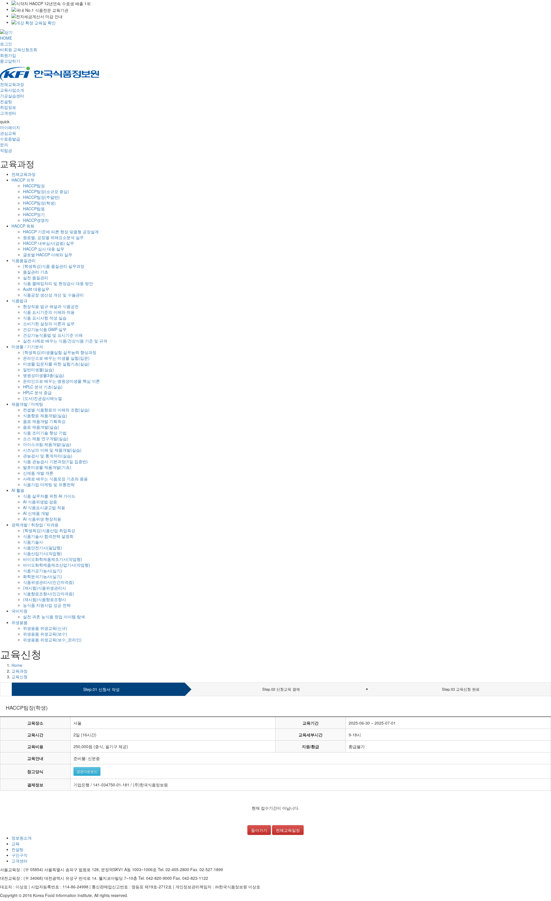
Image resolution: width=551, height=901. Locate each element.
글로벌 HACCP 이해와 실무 (47, 254)
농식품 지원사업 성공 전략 (47, 605)
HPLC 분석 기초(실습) (43, 387)
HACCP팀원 (34, 208)
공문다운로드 (87, 771)
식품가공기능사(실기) (42, 570)
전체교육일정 (288, 830)
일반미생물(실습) (38, 369)
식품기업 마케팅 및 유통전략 (49, 484)
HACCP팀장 (34, 185)
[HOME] (49, 73)
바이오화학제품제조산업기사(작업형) (56, 565)
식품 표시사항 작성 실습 (45, 318)
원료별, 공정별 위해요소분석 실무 (53, 237)
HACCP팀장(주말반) (41, 197)
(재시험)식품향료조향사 (44, 599)
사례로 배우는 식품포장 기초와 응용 (55, 479)
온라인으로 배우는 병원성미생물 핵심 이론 (61, 381)
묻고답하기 (10, 61)
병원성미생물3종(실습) (43, 375)
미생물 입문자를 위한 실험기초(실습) (56, 364)
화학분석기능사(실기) (42, 576)
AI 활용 (17, 490)
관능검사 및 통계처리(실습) (47, 456)
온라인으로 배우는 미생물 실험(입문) (56, 358)
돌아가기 (259, 830)
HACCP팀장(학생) (39, 203)
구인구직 (19, 855)
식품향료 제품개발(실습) (45, 415)
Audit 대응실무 (36, 289)
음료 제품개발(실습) (41, 427)
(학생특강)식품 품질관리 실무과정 (53, 266)
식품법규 (19, 300)
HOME (6, 38)
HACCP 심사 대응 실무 (43, 249)
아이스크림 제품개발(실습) (47, 444)
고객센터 (8, 113)
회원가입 (8, 55)
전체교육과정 (12, 84)
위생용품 (19, 622)
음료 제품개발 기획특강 (44, 421)
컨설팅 (6, 101)
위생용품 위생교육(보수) (45, 634)
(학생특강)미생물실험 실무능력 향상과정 (59, 352)
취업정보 (8, 107)
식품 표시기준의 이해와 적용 (49, 312)
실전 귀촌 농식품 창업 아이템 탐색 (54, 616)
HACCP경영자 (36, 220)
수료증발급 (10, 139)
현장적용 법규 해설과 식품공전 (51, 306)
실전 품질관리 (35, 277)
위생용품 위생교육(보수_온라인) (52, 639)
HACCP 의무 (22, 180)
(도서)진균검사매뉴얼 (42, 398)
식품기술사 (33, 542)
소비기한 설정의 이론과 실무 (49, 323)
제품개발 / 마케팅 (27, 404)
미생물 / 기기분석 (27, 346)
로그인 (6, 44)
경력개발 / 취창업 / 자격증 (35, 524)
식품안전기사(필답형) (42, 547)
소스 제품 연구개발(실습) (45, 438)
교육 (15, 843)
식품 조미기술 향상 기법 (45, 433)
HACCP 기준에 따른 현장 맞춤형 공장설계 (61, 231)
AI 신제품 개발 (36, 513)
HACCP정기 (34, 214)
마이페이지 (10, 127)
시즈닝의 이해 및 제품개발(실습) (52, 450)
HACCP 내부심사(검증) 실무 (48, 243)
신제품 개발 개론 (38, 473)
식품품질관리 (23, 260)
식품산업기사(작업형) (42, 553)
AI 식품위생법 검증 (40, 502)
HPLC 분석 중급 (37, 392)
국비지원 (19, 611)
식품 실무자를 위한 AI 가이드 (49, 496)
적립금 (6, 150)
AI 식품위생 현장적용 (42, 519)
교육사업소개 (12, 90)
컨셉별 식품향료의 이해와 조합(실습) (56, 410)
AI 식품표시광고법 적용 (44, 507)
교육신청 (19, 676)
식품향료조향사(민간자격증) (48, 593)
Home (16, 665)
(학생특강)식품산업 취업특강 (49, 530)
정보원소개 (21, 838)
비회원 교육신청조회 (18, 49)
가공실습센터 (12, 96)
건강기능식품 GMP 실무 (45, 329)
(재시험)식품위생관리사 (44, 588)
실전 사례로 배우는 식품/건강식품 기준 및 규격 (65, 341)
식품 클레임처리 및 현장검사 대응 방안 (58, 283)
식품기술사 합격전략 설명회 (48, 536)
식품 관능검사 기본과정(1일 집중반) (55, 461)
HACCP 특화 (22, 226)
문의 (4, 144)
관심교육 (8, 133)
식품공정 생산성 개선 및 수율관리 (53, 295)
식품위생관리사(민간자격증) (48, 582)
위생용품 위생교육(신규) (45, 628)
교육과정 (19, 671)
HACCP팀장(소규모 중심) (46, 191)
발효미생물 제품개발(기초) (47, 467)
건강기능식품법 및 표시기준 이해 (53, 335)
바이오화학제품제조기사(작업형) (52, 559)
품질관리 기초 (35, 272)
